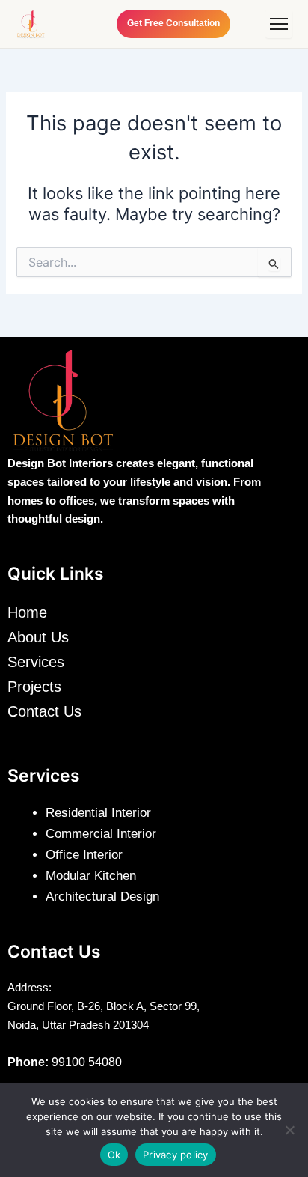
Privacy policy (176, 1155)
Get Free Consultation (173, 23)
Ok (114, 1155)
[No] (289, 1129)
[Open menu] (278, 24)
